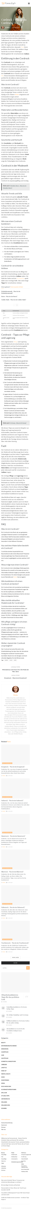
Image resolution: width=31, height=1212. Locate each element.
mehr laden (15, 957)
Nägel (3, 1083)
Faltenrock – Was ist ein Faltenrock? (13, 907)
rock (11, 660)
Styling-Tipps (5, 1095)
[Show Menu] (29, 3)
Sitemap (3, 1127)
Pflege (15, 342)
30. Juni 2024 (9, 811)
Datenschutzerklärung (6, 1123)
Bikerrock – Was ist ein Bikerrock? (12, 872)
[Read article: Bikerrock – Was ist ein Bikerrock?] (15, 860)
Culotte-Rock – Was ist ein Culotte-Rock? (13, 300)
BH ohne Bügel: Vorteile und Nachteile (10, 1185)
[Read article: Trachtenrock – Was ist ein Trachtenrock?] (15, 931)
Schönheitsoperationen (8, 1089)
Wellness (4, 1102)
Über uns (3, 1129)
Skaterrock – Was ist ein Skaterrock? (13, 836)
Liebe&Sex (4, 1064)
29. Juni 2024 (9, 882)
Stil (2, 76)
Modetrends (5, 1080)
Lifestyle (4, 1067)
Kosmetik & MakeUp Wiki (8, 1061)
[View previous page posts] (14, 305)
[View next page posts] (17, 305)
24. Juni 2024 (9, 846)
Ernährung (4, 1049)
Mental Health (5, 1074)
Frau (22, 47)
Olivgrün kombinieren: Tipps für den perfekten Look (10, 997)
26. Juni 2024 (9, 951)
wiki (15, 660)
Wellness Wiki (5, 1105)
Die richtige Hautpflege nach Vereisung (17, 1015)
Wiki (22, 1164)
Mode (17, 94)
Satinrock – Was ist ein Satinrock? (12, 800)
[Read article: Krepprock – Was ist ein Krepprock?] (15, 755)
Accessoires (20, 278)
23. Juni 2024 (9, 918)
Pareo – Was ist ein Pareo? (9, 296)
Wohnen (4, 1108)
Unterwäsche (5, 1099)
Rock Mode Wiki (7, 763)
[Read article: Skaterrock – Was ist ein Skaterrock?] (15, 824)
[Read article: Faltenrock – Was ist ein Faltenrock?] (15, 895)
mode (6, 660)
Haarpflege (4, 1052)
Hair (2, 1055)
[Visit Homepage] (8, 3)
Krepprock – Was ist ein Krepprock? (13, 767)
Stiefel (15, 577)
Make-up (3, 1070)
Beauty (3, 1042)
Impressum (4, 1125)
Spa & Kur (4, 1092)
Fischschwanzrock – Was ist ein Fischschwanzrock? (10, 292)
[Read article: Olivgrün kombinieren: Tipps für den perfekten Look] (15, 982)
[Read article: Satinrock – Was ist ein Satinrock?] (15, 788)
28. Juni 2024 (15, 27)
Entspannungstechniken (9, 1045)
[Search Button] (28, 968)
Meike (8, 27)
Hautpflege (4, 1058)
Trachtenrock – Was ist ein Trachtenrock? (15, 943)
